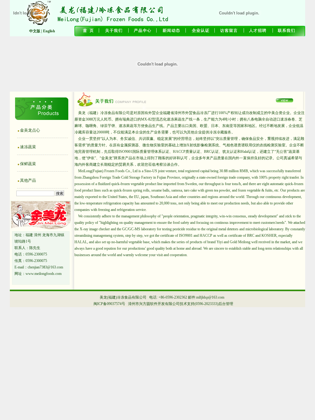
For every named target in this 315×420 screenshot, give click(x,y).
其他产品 (28, 180)
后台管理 (225, 304)
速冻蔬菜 (28, 147)
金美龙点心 (30, 130)
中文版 (34, 31)
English (49, 31)
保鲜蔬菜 (28, 163)
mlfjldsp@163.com (210, 297)
